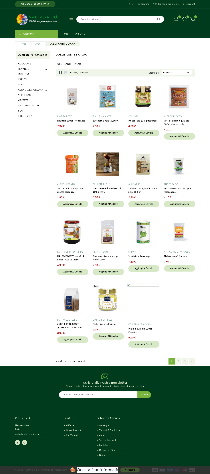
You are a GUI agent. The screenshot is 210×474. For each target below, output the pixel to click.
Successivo (191, 361)
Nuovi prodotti (73, 430)
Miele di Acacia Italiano (104, 324)
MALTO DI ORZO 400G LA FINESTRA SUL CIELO (70, 258)
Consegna (103, 425)
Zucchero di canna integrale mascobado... (178, 190)
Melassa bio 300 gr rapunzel (142, 121)
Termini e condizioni (109, 430)
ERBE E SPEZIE (26, 116)
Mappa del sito (106, 450)
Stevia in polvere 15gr (139, 256)
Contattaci (22, 418)
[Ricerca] (158, 19)
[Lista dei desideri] (184, 19)
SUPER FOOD (25, 95)
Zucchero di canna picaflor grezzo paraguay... (70, 190)
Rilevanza (176, 73)
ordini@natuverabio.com (27, 434)
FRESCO (22, 79)
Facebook (17, 442)
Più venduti (72, 435)
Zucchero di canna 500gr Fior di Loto (105, 258)
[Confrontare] (176, 19)
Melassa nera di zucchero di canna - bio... (107, 190)
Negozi (102, 455)
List (65, 72)
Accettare (130, 470)
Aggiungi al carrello (72, 133)
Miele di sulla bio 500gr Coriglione (140, 330)
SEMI (20, 111)
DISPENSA (23, 74)
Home (65, 34)
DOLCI (21, 85)
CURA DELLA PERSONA (30, 90)
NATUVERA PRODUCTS (30, 106)
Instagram (24, 442)
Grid (60, 72)
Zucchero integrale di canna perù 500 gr (142, 190)
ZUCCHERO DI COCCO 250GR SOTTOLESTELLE (70, 326)
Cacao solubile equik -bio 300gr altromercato (176, 122)
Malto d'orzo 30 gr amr (175, 256)
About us (103, 435)
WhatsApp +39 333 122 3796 (35, 4)
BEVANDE (23, 69)
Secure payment (107, 440)
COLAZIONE (24, 64)
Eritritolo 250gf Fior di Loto (71, 121)
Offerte (70, 425)
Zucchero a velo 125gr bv (105, 121)
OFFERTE (80, 34)
